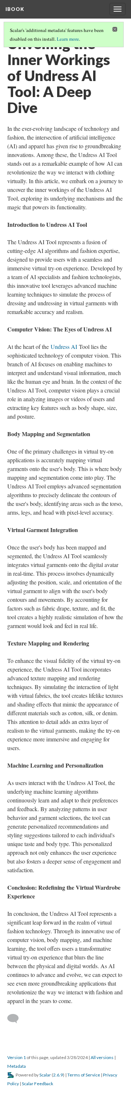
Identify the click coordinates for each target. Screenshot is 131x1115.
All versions (102, 1057)
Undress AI (64, 346)
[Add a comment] (16, 1018)
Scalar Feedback (37, 1083)
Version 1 (16, 1057)
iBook (14, 9)
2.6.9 (58, 1075)
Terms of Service (83, 1075)
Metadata (16, 1066)
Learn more (68, 39)
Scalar (45, 1075)
